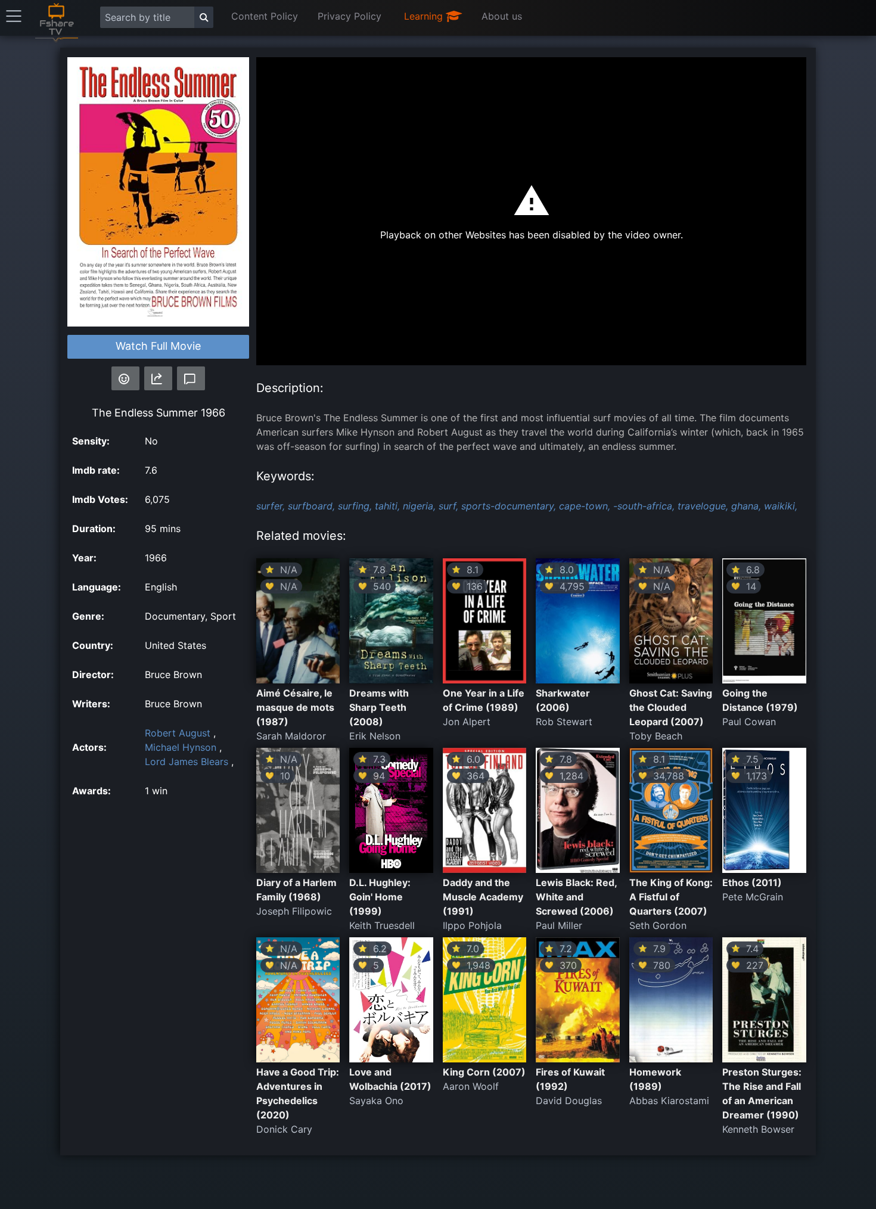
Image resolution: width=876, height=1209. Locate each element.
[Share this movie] (158, 378)
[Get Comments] (191, 378)
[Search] (203, 17)
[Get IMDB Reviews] (125, 378)
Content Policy (264, 16)
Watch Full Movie (158, 346)
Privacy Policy (349, 16)
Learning (425, 16)
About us (502, 16)
